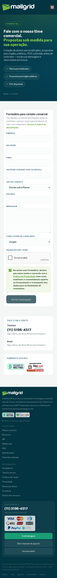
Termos (42, 574)
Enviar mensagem (21, 299)
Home (6, 94)
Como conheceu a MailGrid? (20, 236)
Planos (5, 574)
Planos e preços (9, 430)
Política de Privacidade (24, 276)
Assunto (10, 194)
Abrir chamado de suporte (28, 543)
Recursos (6, 434)
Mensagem (11, 206)
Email (9, 157)
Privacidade (7, 481)
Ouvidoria (6, 491)
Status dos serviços (11, 495)
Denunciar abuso (9, 486)
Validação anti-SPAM (17, 250)
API (3, 439)
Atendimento (8, 452)
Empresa (10, 133)
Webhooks (7, 443)
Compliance (7, 468)
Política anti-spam (10, 477)
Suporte (20, 574)
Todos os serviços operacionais (17, 421)
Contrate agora (28, 536)
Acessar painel (28, 551)
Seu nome (11, 145)
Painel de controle (10, 457)
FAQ (4, 448)
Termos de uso (9, 472)
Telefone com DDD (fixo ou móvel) (24, 170)
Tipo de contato (14, 182)
